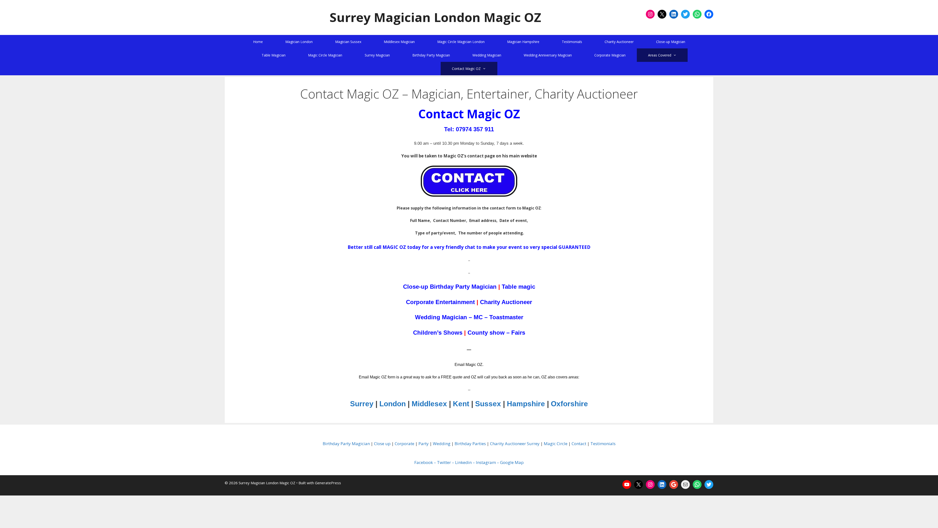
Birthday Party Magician (431, 55)
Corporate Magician (610, 55)
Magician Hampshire (523, 41)
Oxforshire (569, 404)
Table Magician (274, 55)
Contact (579, 443)
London (392, 404)
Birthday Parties (470, 443)
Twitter (444, 462)
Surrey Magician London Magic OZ (435, 17)
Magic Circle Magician (325, 55)
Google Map (512, 462)
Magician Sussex (348, 41)
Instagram (486, 462)
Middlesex (429, 404)
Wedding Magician (486, 55)
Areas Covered (659, 55)
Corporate (404, 443)
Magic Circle (555, 443)
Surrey (361, 404)
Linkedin (463, 462)
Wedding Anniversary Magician (548, 55)
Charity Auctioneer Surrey (515, 443)
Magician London (299, 41)
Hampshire (526, 404)
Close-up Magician (670, 41)
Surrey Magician (377, 55)
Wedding (441, 443)
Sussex (488, 404)
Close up (382, 443)
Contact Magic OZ (466, 68)
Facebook (423, 462)
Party (423, 443)
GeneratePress (328, 482)
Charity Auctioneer (619, 41)
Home (258, 41)
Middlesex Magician (399, 41)
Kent (461, 404)
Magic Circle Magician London (461, 41)
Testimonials (572, 41)
